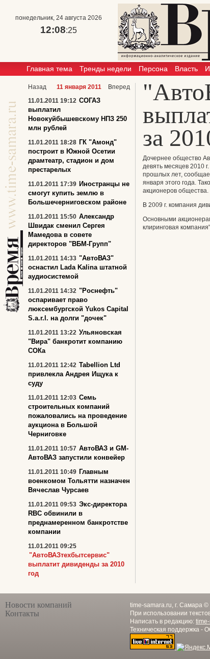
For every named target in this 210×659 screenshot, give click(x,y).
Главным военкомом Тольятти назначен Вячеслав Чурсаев (79, 481)
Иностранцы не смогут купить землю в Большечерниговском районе (78, 193)
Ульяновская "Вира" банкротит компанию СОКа (75, 341)
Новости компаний (38, 605)
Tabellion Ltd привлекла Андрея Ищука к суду (74, 374)
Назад (37, 87)
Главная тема (49, 69)
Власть (186, 69)
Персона (153, 69)
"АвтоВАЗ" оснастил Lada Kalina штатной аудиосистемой (77, 267)
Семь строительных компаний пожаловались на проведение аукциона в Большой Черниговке (77, 416)
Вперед (119, 87)
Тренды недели (106, 69)
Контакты (22, 613)
